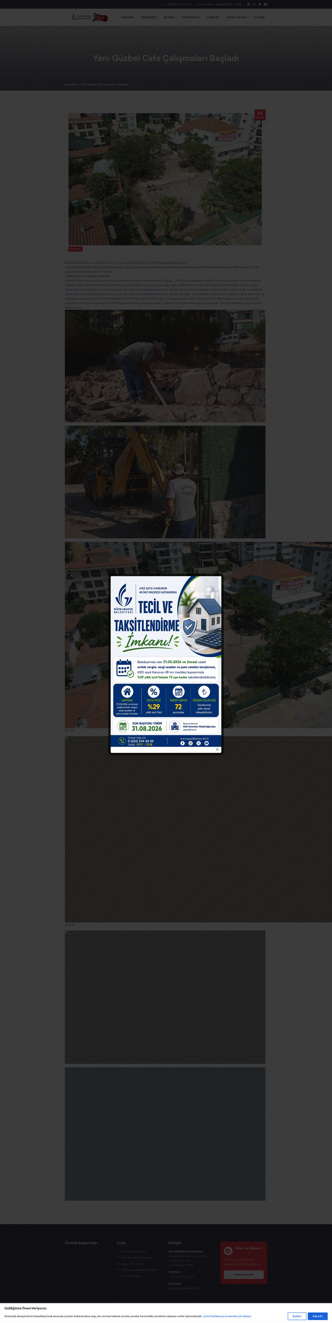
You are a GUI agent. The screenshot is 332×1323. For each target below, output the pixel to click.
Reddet (297, 1316)
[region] (166, 1313)
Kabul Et (318, 1316)
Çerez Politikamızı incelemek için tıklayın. (227, 1316)
